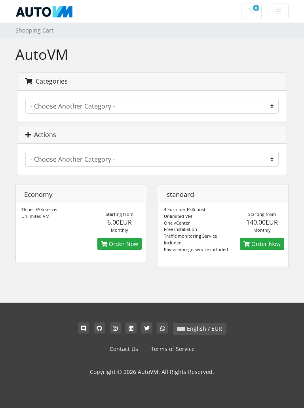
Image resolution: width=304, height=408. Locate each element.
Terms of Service (173, 349)
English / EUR (203, 328)
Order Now (122, 244)
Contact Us (124, 349)
